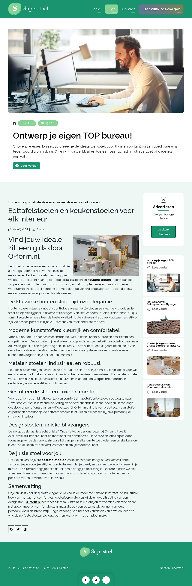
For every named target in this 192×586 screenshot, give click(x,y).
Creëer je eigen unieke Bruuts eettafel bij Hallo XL (163, 344)
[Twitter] (96, 580)
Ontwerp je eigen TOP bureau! (72, 136)
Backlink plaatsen (164, 231)
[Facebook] (86, 580)
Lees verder (29, 165)
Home (96, 9)
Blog (112, 9)
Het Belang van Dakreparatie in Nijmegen (162, 303)
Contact (128, 9)
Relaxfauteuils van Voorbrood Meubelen (160, 385)
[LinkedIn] (106, 580)
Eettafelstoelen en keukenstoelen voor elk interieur (65, 202)
